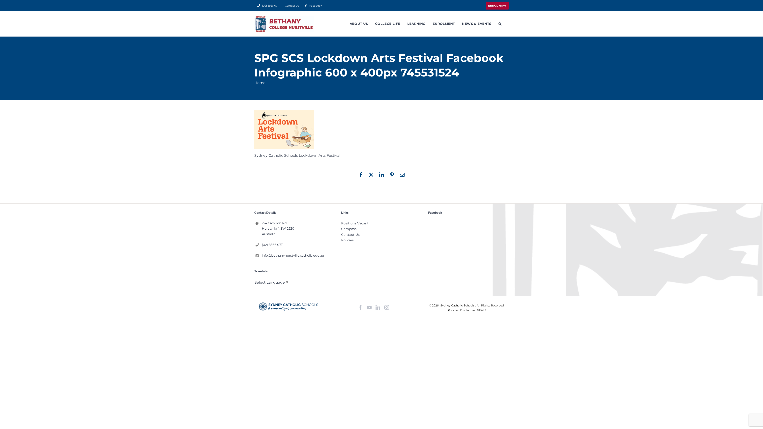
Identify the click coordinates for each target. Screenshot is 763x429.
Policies (453, 310)
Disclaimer (468, 310)
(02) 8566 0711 (273, 245)
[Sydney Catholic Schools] (288, 306)
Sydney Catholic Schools (457, 305)
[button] (500, 23)
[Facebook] (360, 307)
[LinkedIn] (378, 307)
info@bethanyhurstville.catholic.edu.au (293, 255)
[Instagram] (386, 307)
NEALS (481, 310)
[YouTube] (369, 307)
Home (259, 83)
